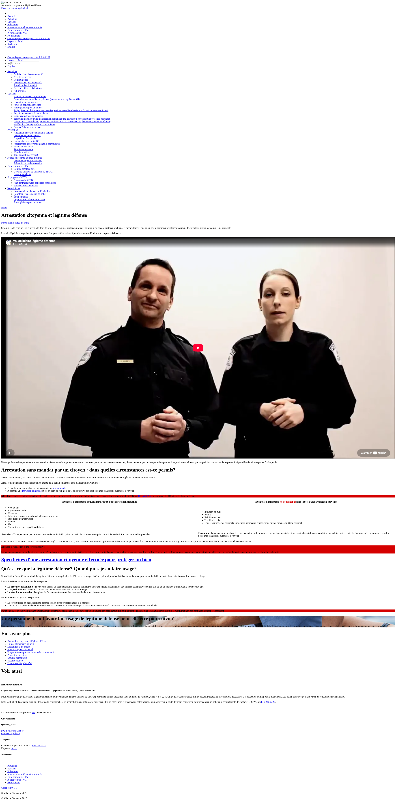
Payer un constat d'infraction (27, 104)
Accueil (11, 16)
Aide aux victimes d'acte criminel (30, 96)
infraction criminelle (32, 490)
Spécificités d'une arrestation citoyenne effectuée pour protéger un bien (76, 559)
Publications (20, 91)
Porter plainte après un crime (27, 107)
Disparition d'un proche (25, 138)
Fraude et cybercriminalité (26, 141)
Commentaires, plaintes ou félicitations (32, 191)
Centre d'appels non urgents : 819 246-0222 (28, 38)
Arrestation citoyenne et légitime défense (33, 132)
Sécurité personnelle (23, 149)
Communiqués (21, 79)
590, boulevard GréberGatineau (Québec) (12, 732)
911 (33, 712)
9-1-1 (14, 748)
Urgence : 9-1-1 (15, 41)
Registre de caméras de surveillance (31, 113)
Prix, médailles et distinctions (28, 88)
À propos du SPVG (17, 33)
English (11, 46)
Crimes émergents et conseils (28, 160)
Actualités (12, 19)
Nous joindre (13, 35)
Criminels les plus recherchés (28, 82)
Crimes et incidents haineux (27, 135)
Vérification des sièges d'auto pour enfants (34, 124)
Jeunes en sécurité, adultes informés (24, 27)
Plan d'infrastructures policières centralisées (35, 182)
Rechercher (13, 44)
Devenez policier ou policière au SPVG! (33, 171)
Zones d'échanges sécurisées (27, 127)
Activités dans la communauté (28, 74)
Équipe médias (21, 196)
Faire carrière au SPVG (18, 30)
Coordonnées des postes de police (30, 194)
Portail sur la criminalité (25, 85)
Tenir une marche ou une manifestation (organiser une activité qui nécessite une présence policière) (62, 118)
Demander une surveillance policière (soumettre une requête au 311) (47, 99)
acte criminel (59, 488)
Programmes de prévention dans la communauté (37, 143)
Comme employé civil (24, 169)
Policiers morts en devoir (26, 185)
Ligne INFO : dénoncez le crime (29, 199)
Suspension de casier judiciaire (28, 116)
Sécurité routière (22, 152)
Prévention (12, 24)
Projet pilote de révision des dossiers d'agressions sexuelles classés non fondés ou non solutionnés (61, 110)
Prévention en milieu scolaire (28, 163)
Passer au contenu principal (14, 8)
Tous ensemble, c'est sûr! (26, 155)
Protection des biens (23, 146)
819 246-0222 (144, 496)
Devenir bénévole (22, 174)
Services (11, 21)
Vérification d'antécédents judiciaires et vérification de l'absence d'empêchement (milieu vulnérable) (62, 121)
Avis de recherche (22, 77)
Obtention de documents (25, 102)
